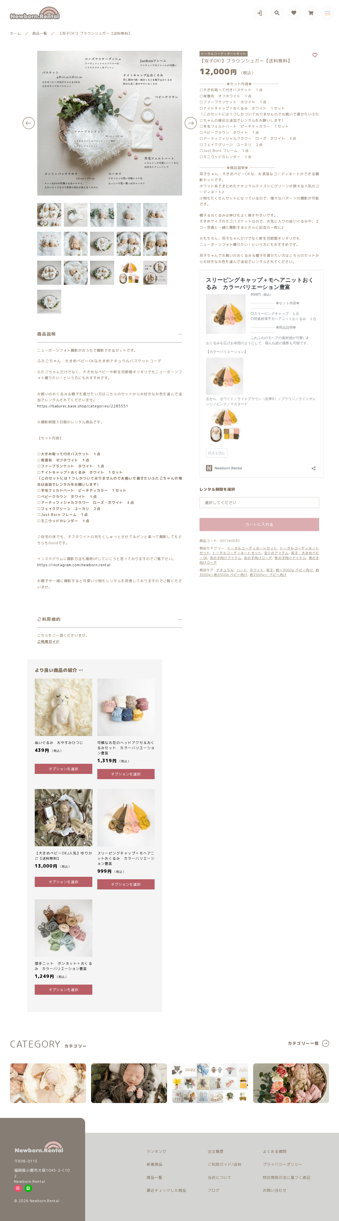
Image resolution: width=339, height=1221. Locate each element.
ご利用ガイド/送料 (224, 1164)
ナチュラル (225, 570)
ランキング (157, 1151)
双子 (269, 570)
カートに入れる (259, 524)
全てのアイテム (276, 553)
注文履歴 (216, 1151)
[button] (28, 123)
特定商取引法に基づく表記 (286, 1177)
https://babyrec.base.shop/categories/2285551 (82, 406)
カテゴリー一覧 (303, 1043)
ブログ (214, 1190)
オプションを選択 (63, 769)
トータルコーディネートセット (252, 548)
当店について (220, 1177)
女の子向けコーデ (258, 558)
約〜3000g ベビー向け (294, 570)
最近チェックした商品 (166, 1190)
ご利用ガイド (48, 641)
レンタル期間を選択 (217, 489)
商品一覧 (155, 1177)
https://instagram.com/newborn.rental (74, 565)
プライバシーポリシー (283, 1164)
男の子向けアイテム (290, 558)
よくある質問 (275, 1151)
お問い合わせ (275, 1190)
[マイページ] (260, 12)
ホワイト (257, 570)
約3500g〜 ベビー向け (268, 575)
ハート (242, 570)
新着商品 (155, 1164)
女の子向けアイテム (225, 558)
